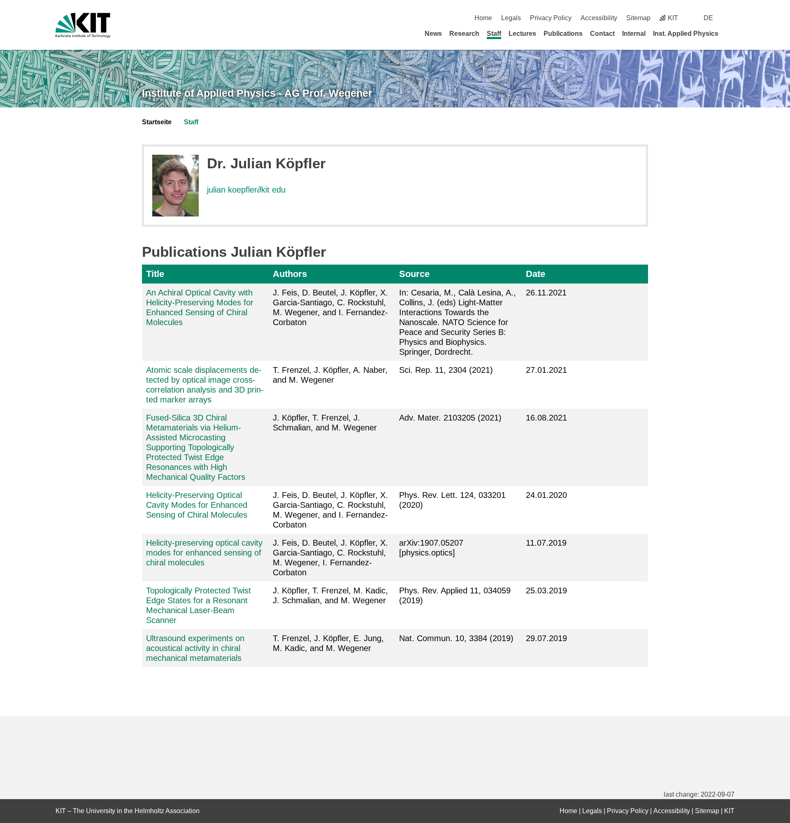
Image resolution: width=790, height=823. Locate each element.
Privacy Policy (551, 17)
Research (464, 33)
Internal (634, 33)
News (433, 33)
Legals (511, 17)
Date (535, 274)
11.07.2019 (546, 542)
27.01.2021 (546, 369)
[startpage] (731, 33)
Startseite (157, 122)
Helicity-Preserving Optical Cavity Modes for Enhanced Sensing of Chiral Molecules (196, 505)
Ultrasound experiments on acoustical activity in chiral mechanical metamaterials (195, 648)
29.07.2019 (546, 638)
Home (483, 17)
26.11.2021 (546, 292)
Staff (494, 33)
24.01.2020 (546, 495)
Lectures (522, 33)
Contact (602, 33)
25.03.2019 (546, 590)
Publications (563, 33)
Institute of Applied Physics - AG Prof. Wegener (257, 93)
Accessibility (599, 17)
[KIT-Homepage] (83, 25)
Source (414, 274)
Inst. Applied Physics (685, 33)
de (708, 17)
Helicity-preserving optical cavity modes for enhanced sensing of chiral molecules (204, 552)
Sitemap (638, 17)
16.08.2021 (546, 417)
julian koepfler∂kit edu (246, 189)
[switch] (731, 18)
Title (155, 274)
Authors (290, 274)
